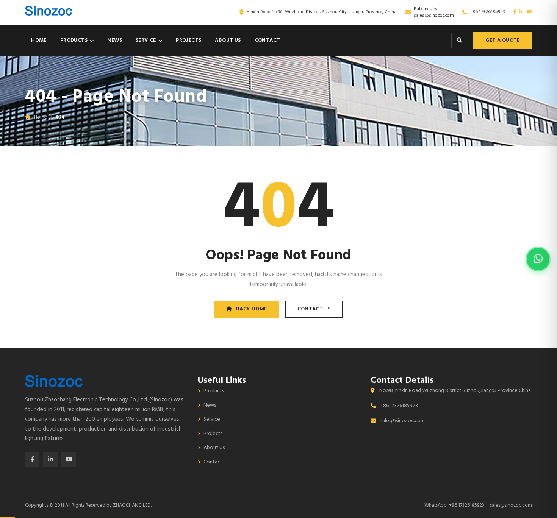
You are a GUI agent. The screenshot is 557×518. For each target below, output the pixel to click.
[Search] (459, 40)
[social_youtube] (529, 12)
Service (146, 40)
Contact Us (314, 309)
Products (74, 40)
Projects (188, 40)
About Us (228, 40)
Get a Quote (502, 40)
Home (39, 40)
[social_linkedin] (521, 12)
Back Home (251, 309)
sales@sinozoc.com (434, 15)
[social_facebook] (514, 12)
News (114, 40)
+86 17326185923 (487, 12)
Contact (267, 40)
